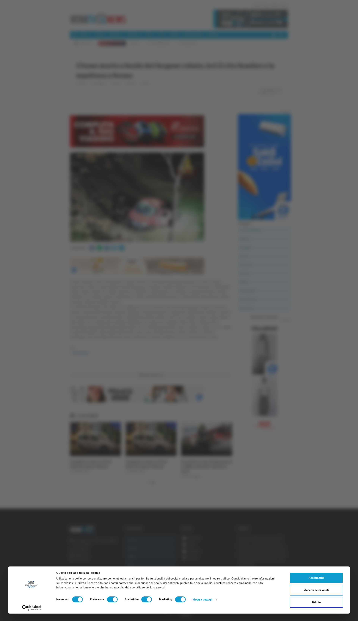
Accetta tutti (316, 577)
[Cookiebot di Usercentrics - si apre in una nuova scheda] (31, 608)
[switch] (112, 599)
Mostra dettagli (203, 599)
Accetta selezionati (316, 590)
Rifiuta (316, 602)
